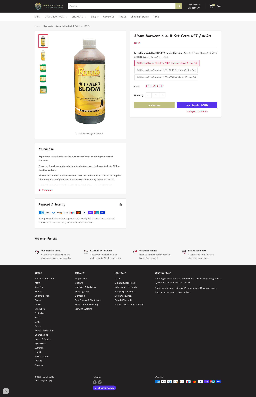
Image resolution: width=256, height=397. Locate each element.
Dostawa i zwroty (123, 295)
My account (193, 7)
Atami (37, 282)
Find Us (122, 16)
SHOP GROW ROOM (54, 16)
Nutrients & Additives (85, 287)
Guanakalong (41, 334)
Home (37, 26)
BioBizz (38, 291)
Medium (79, 282)
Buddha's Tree (42, 295)
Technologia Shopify (43, 380)
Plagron (39, 365)
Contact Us (108, 16)
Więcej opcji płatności (197, 111)
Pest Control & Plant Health (88, 300)
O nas (117, 278)
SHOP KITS (77, 16)
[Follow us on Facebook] (95, 382)
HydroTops (40, 343)
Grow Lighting (82, 291)
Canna (38, 300)
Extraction (80, 295)
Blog (93, 16)
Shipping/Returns (140, 16)
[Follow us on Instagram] (100, 382)
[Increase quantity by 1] (163, 95)
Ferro (137, 43)
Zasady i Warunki (123, 300)
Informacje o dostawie (126, 287)
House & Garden (43, 339)
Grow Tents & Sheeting (86, 304)
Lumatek (39, 347)
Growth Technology (45, 330)
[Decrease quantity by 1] (148, 95)
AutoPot (39, 287)
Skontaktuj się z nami (125, 282)
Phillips (38, 360)
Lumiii (38, 352)
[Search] (178, 6)
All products (48, 26)
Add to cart (154, 105)
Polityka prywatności (125, 291)
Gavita (38, 326)
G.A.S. (37, 321)
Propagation (81, 278)
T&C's (156, 16)
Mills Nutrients (42, 356)
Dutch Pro (40, 308)
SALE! (37, 16)
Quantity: (139, 95)
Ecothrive (39, 313)
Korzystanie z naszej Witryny (129, 304)
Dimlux (38, 304)
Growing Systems (83, 308)
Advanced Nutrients (44, 278)
